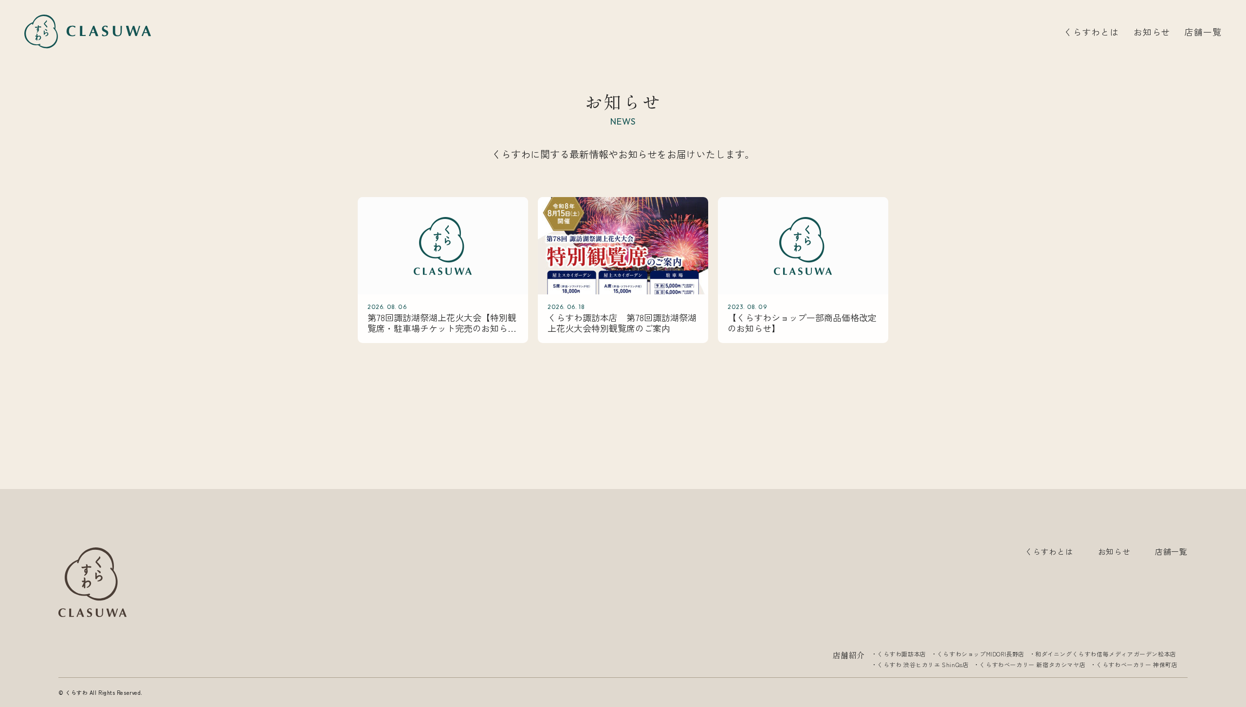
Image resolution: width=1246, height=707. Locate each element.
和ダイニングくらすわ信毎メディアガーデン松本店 (1105, 654)
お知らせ (1152, 31)
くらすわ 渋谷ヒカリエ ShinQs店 (923, 664)
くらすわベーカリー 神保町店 (1136, 664)
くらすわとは (1090, 31)
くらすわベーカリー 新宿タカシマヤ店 (1032, 664)
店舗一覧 (1203, 31)
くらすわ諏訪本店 (901, 654)
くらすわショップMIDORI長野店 (981, 654)
